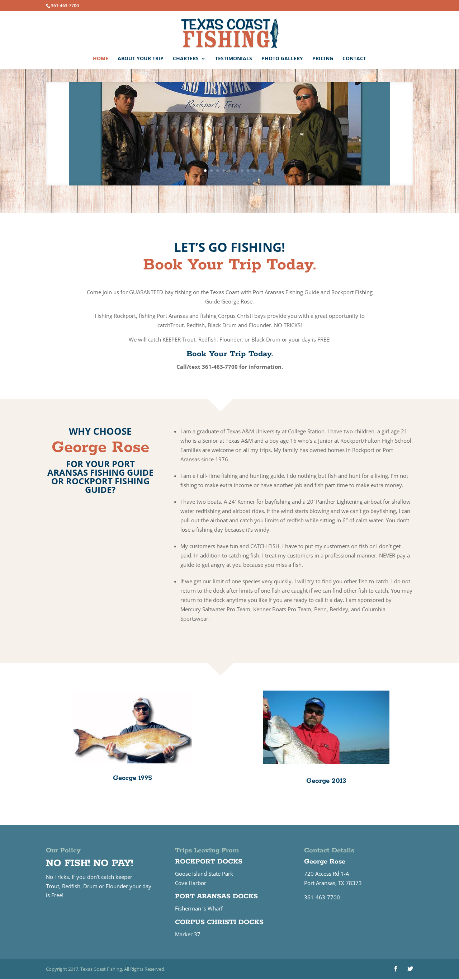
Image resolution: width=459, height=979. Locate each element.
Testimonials (233, 59)
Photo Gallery (282, 59)
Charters (186, 59)
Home (100, 59)
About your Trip (141, 59)
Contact (354, 59)
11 (260, 170)
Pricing (322, 59)
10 (254, 170)
